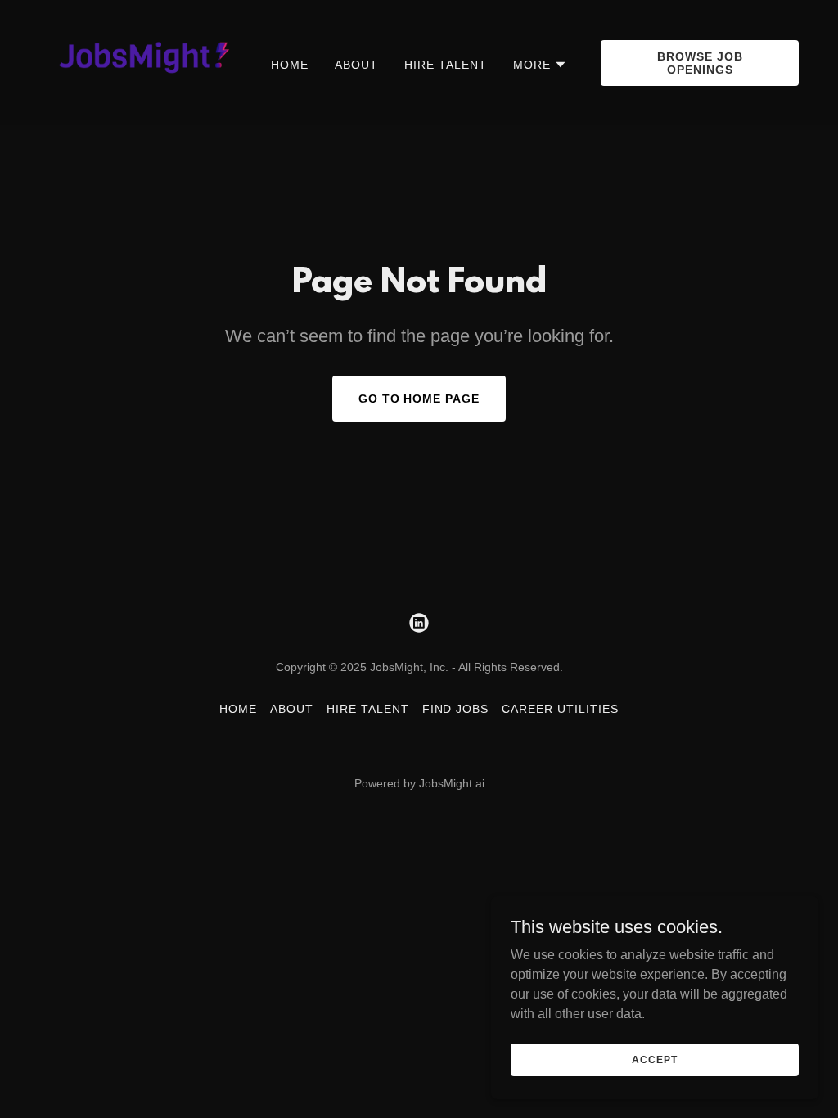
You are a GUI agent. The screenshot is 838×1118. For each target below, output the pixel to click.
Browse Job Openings (700, 63)
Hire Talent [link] (445, 64)
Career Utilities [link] (560, 708)
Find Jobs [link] (455, 708)
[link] (138, 62)
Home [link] (290, 64)
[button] (540, 64)
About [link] (356, 64)
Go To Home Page (419, 398)
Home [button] (238, 708)
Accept (654, 1059)
